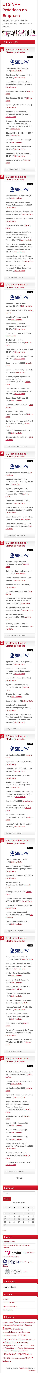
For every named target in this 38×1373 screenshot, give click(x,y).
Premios (17, 1351)
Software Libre (21, 1358)
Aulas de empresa (8, 1322)
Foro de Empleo (19, 1339)
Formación (8, 1339)
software (14, 1358)
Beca (16, 1322)
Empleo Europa (18, 1329)
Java (14, 1345)
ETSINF (22, 1335)
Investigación (7, 1346)
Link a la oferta (16, 71)
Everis (28, 1336)
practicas (11, 1351)
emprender (19, 1332)
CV (31, 1325)
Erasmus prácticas (10, 1336)
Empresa (26, 1332)
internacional (22, 1342)
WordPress (23, 1368)
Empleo (7, 1328)
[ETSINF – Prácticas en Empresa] (19, 33)
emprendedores (9, 1332)
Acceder (6, 1299)
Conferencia (14, 1325)
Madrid (18, 1345)
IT (12, 1345)
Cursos (27, 1325)
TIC (26, 1358)
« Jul (4, 1230)
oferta (27, 1345)
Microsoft (23, 1345)
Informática (9, 1342)
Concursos (6, 1325)
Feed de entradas (9, 1303)
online (6, 1351)
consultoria (22, 1325)
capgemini (26, 1322)
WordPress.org (8, 1310)
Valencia (7, 1361)
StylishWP (31, 1371)
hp (32, 1339)
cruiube (22, 169)
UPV (25, 1272)
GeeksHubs (28, 1339)
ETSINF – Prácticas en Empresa (14, 10)
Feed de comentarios (10, 1306)
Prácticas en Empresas (15, 1354)
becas (21, 1322)
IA (33, 1339)
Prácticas (24, 1351)
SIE (8, 1357)
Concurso (32, 1322)
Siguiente (19, 1178)
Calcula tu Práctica (9, 1242)
